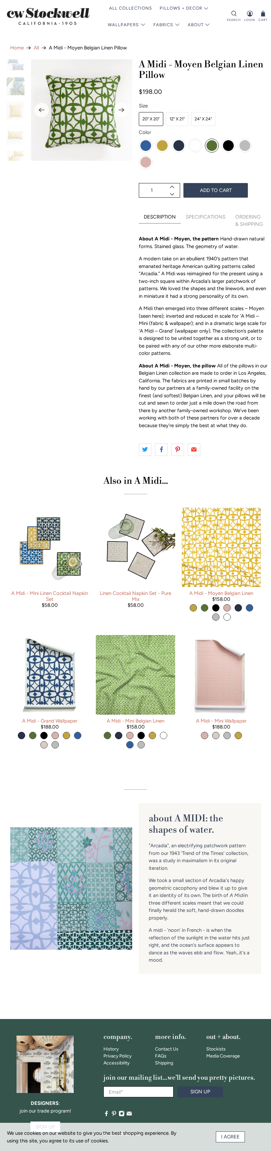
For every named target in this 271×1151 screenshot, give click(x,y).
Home (17, 47)
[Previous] (41, 110)
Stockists (216, 1049)
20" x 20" (151, 118)
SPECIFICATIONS (205, 217)
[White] (195, 146)
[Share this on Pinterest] (178, 449)
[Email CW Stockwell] (129, 1115)
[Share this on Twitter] (145, 449)
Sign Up (200, 1092)
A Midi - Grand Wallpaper (49, 721)
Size (143, 106)
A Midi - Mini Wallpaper (221, 721)
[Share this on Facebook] (161, 449)
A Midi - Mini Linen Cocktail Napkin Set (49, 596)
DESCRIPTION (160, 217)
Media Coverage (223, 1056)
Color (145, 132)
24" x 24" (203, 118)
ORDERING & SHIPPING (249, 220)
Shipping (164, 1063)
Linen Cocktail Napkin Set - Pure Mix (135, 596)
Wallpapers (123, 24)
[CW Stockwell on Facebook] (106, 1115)
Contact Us (166, 1049)
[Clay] (146, 162)
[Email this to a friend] (194, 449)
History (111, 1049)
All (36, 47)
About (196, 24)
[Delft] (146, 146)
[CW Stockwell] (48, 16)
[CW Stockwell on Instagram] (122, 1115)
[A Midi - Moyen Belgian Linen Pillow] (81, 110)
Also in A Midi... (135, 481)
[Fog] (245, 146)
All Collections (130, 8)
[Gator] (212, 146)
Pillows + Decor (181, 8)
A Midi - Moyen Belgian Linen (221, 593)
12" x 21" (177, 118)
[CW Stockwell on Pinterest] (114, 1115)
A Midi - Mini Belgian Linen (135, 721)
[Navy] (179, 146)
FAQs (161, 1056)
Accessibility (116, 1063)
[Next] (121, 110)
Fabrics (163, 24)
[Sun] (162, 146)
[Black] (228, 146)
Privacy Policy (117, 1056)
